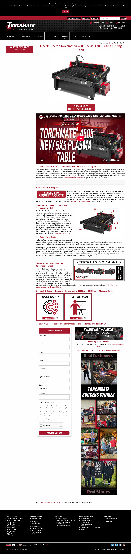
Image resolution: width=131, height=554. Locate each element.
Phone (41, 352)
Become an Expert (74, 18)
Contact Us (85, 36)
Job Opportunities (111, 518)
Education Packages (14, 520)
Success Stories (52, 36)
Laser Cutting (25, 36)
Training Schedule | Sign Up (65, 520)
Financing (85, 18)
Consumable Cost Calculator (90, 527)
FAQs (33, 534)
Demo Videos (85, 522)
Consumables (11, 531)
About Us (107, 517)
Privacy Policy (113, 549)
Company (42, 368)
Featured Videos (86, 520)
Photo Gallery (36, 526)
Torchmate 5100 (12, 522)
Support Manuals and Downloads (63, 522)
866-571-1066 (19, 49)
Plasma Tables (11, 36)
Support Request (61, 518)
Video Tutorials (86, 518)
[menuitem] (11, 36)
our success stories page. (62, 233)
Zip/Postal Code (44, 377)
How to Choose (36, 517)
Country (41, 385)
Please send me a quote (49, 402)
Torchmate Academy (63, 525)
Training (64, 36)
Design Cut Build (37, 528)
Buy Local (94, 18)
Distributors (36, 523)
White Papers (85, 526)
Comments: (43, 393)
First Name (42, 336)
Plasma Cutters (12, 529)
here (24, 6)
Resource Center (86, 517)
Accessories (11, 527)
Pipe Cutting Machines (14, 526)
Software (10, 533)
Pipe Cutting (38, 36)
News (34, 525)
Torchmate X (11, 524)
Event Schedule (37, 532)
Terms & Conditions (101, 549)
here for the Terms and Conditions (51, 502)
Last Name (42, 344)
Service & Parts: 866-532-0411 (112, 28)
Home (111, 43)
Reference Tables (87, 524)
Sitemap (122, 549)
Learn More (34, 521)
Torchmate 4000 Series (15, 518)
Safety (83, 529)
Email (41, 360)
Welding (9, 535)
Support (74, 36)
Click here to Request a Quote (74, 178)
